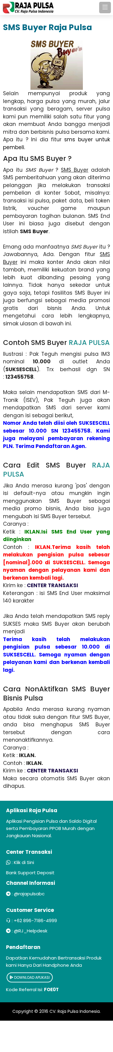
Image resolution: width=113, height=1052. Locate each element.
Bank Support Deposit (30, 872)
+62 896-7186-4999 (35, 920)
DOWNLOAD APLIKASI (31, 977)
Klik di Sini (24, 862)
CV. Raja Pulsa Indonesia (74, 1011)
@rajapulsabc (29, 894)
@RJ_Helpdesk (30, 931)
